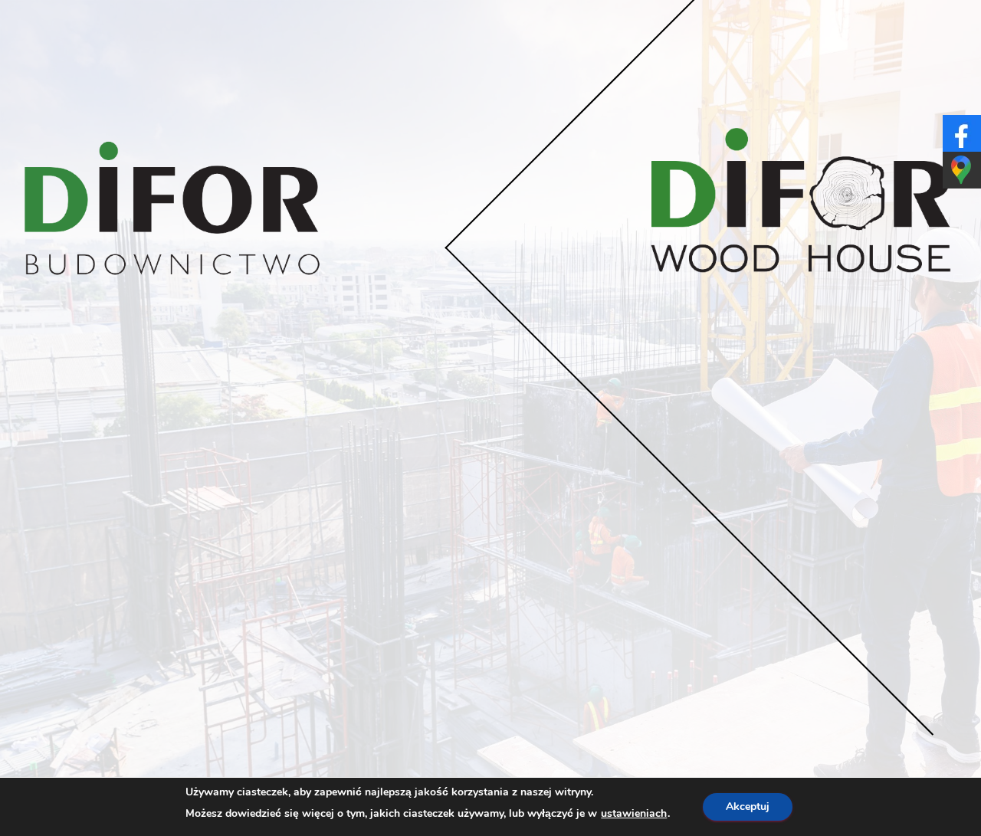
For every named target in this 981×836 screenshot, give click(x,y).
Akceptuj (747, 806)
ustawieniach (634, 814)
